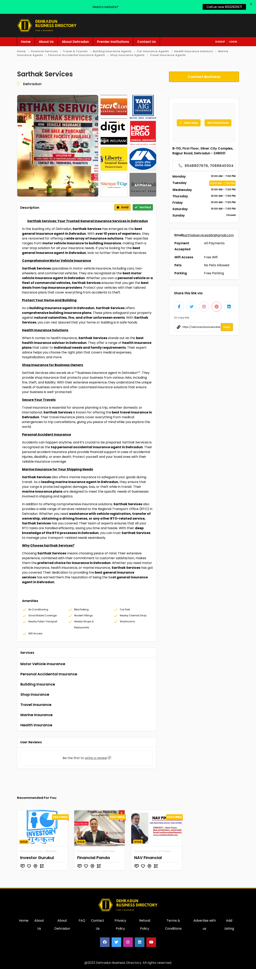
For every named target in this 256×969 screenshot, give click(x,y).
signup (220, 41)
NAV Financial (148, 857)
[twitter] (116, 942)
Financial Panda (93, 857)
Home (21, 51)
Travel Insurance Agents (168, 55)
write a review (96, 758)
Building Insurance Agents (112, 51)
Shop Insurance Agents (127, 55)
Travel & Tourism (75, 51)
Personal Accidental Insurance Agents (76, 55)
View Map (190, 123)
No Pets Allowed (216, 265)
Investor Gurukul (37, 857)
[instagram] (128, 942)
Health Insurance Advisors (193, 51)
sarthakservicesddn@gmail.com (208, 235)
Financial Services (44, 51)
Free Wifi (211, 257)
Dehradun (32, 83)
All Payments (214, 243)
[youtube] (151, 942)
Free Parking (214, 273)
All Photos (142, 185)
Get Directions (218, 123)
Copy (226, 327)
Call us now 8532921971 (224, 7)
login (233, 41)
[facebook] (105, 942)
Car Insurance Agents (153, 51)
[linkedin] (139, 942)
